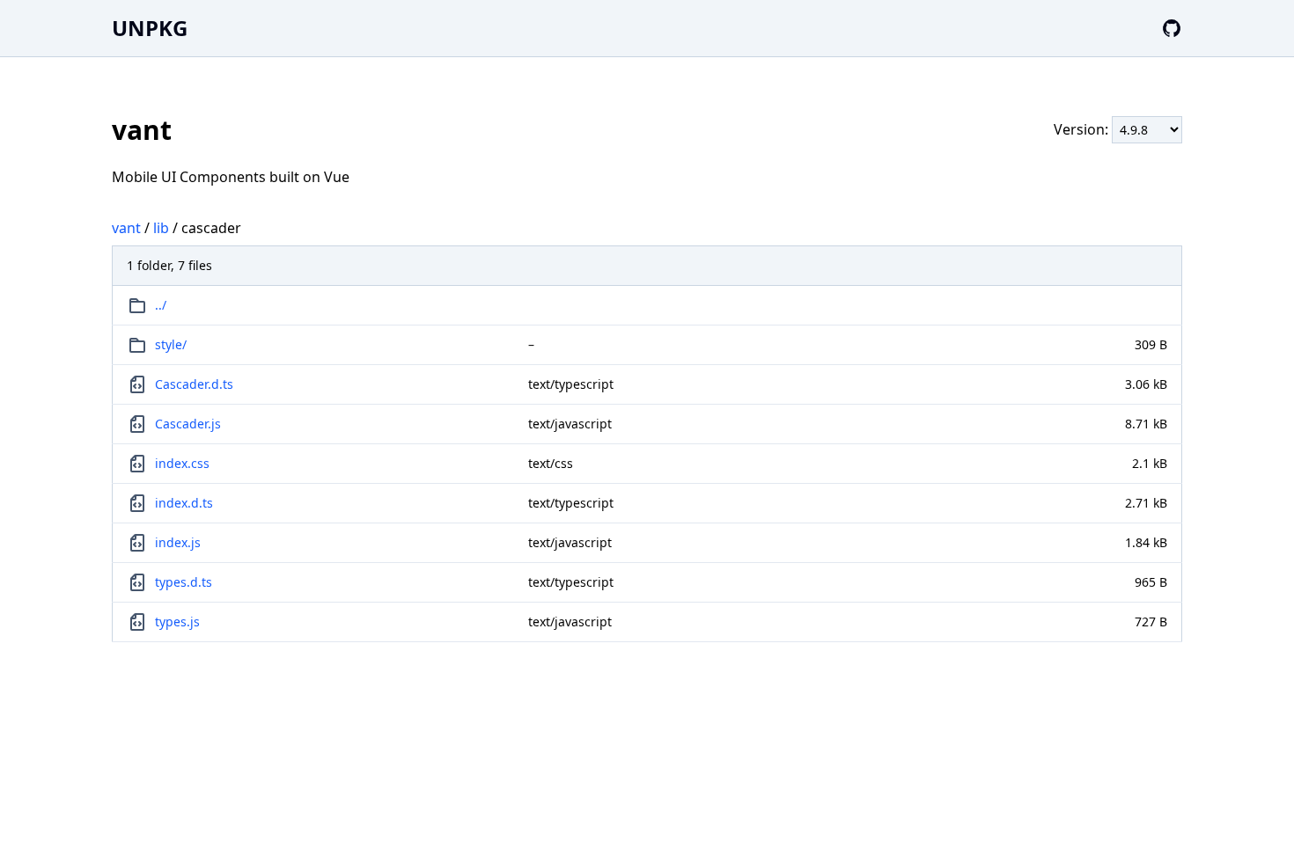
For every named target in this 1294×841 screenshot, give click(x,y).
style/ (171, 344)
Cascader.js (188, 423)
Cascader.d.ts (194, 384)
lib (161, 228)
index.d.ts (184, 502)
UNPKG (149, 27)
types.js (177, 621)
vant (126, 228)
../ (160, 304)
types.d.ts (183, 582)
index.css (182, 463)
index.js (178, 542)
